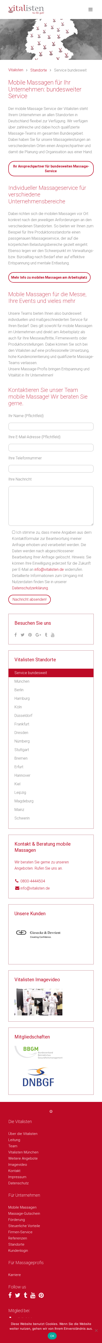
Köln (18, 707)
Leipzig (20, 792)
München (21, 681)
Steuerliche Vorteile (24, 1226)
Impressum (17, 1177)
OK (52, 1336)
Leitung (14, 1140)
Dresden (21, 732)
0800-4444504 (32, 881)
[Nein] (96, 1330)
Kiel (17, 784)
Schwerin (22, 818)
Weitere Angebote (23, 1158)
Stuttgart (21, 750)
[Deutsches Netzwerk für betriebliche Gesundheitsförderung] (38, 1076)
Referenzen (17, 1238)
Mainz (19, 809)
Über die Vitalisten (22, 1134)
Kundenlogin (18, 1250)
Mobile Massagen (22, 1207)
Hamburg (22, 698)
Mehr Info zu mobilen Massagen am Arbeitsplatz (49, 277)
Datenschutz (18, 1183)
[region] (38, 940)
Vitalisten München (23, 1152)
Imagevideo (17, 1164)
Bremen (21, 758)
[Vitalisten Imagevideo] (38, 1001)
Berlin (18, 690)
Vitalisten (15, 70)
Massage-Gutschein (24, 1213)
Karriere (14, 1275)
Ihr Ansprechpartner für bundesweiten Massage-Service (51, 168)
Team (12, 1146)
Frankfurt (21, 724)
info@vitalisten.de (49, 569)
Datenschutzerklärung (30, 588)
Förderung (16, 1220)
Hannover (22, 775)
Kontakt (14, 1171)
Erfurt (18, 767)
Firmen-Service (20, 1232)
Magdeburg (23, 801)
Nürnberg (22, 741)
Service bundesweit (30, 673)
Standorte (38, 70)
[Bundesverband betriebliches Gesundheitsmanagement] (38, 1052)
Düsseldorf (23, 715)
